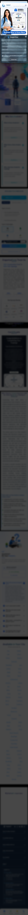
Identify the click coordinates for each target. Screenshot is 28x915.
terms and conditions (13, 55)
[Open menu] (26, 5)
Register (14, 59)
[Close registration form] (26, 37)
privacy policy (20, 55)
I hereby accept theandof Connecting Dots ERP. (13, 56)
